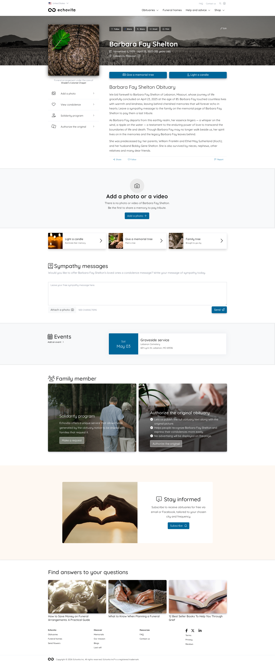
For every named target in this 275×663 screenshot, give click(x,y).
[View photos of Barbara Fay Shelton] (73, 50)
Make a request (72, 440)
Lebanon (118, 56)
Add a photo (135, 216)
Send (217, 309)
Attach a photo (60, 309)
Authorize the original (166, 443)
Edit (224, 28)
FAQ (201, 3)
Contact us (211, 3)
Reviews (189, 644)
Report (220, 159)
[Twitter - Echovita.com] (193, 631)
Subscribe (176, 525)
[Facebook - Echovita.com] (186, 631)
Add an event (54, 342)
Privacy (188, 639)
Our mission (99, 638)
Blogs (96, 643)
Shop (218, 10)
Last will (97, 647)
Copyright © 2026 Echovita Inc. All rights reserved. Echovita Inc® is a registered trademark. (97, 659)
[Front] (61, 10)
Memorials (99, 634)
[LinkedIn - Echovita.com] (200, 631)
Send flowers (54, 643)
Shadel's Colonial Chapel (73, 82)
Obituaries (148, 10)
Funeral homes (172, 10)
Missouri (131, 56)
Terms (188, 635)
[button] (59, 3)
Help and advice (196, 10)
